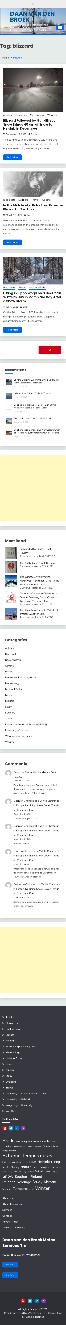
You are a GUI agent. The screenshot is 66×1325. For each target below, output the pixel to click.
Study (8, 706)
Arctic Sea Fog (21, 1141)
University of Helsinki (17, 730)
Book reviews (13, 659)
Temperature (23, 1189)
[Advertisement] (33, 488)
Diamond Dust (50, 1146)
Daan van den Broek (32, 17)
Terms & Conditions (13, 1227)
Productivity (7, 1171)
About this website (13, 1204)
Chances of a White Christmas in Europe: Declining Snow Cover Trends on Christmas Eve (39, 597)
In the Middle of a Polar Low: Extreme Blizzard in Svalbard (33, 207)
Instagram (23, 1128)
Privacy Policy (10, 1221)
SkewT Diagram (52, 1171)
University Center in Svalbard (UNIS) (26, 724)
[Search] (50, 350)
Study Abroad (44, 1182)
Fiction (25, 1162)
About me (8, 1198)
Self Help (39, 1171)
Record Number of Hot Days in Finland (32, 418)
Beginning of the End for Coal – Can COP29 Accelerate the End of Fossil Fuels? (35, 406)
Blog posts (21, 114)
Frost (32, 1162)
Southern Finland (28, 1176)
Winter (42, 1188)
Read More (12, 157)
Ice (4, 1167)
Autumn (41, 1141)
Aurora (32, 1141)
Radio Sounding (19, 1171)
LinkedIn (17, 1128)
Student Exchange (16, 1182)
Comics (29, 1147)
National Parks (37, 287)
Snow (7, 1176)
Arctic (8, 1140)
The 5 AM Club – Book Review (37, 562)
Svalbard (23, 199)
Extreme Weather (11, 1162)
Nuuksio (9, 700)
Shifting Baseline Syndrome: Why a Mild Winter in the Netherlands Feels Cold (36, 381)
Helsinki (43, 1162)
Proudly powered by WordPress (22, 1312)
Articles (7, 114)
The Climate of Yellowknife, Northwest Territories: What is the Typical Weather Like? (39, 580)
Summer (6, 1188)
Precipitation (57, 1167)
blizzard (52, 1141)
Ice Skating (13, 1167)
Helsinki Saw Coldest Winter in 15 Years (32, 393)
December (37, 1147)
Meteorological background (20, 677)
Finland (22, 287)
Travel (34, 199)
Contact (7, 1215)
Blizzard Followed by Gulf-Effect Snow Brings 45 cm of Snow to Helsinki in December (29, 124)
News (8, 695)
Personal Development (41, 1167)
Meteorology (37, 114)
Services (7, 1209)
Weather (52, 114)
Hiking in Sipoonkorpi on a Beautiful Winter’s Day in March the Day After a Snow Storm (32, 297)
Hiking (55, 1162)
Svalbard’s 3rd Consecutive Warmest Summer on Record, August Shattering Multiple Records (37, 431)
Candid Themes (35, 1316)
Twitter (10, 1128)
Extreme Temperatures (27, 1155)
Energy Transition (9, 1151)
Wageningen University (18, 736)
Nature (25, 1167)
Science (30, 1171)
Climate (9, 665)
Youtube (4, 1128)
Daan (34, 134)
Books (6, 1146)
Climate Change (18, 1147)
